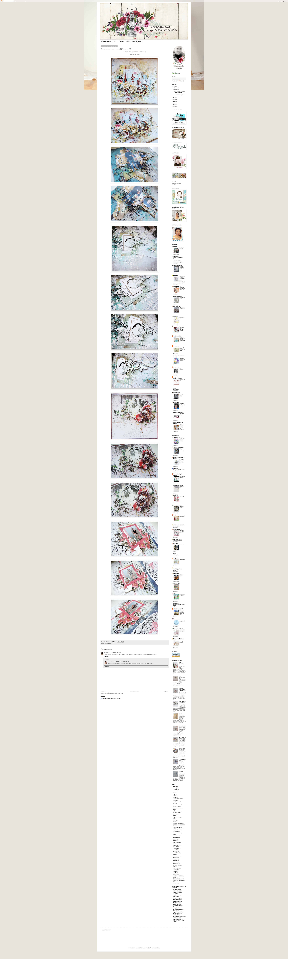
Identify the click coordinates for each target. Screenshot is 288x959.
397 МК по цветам (177, 902)
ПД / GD (174, 820)
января (175, 89)
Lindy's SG (175, 857)
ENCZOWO (175, 495)
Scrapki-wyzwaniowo (177, 875)
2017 (174, 97)
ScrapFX (174, 872)
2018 (174, 86)
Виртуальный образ (177, 895)
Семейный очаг (182, 759)
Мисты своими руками (177, 899)
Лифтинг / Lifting (176, 806)
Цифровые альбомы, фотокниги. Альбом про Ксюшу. (182, 612)
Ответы (107, 659)
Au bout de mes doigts (178, 485)
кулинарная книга (176, 804)
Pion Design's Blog (177, 260)
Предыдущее (165, 691)
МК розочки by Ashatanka (178, 912)
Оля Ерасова (107, 652)
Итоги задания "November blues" (182, 394)
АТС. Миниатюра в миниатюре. (182, 449)
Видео (174, 794)
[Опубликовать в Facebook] (122, 642)
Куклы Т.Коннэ (176, 896)
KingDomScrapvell (177, 855)
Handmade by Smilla (177, 505)
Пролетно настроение (177, 540)
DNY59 (149, 947)
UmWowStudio (176, 367)
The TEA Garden (136, 41)
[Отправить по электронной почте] (117, 642)
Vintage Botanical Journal (177, 257)
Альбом (174, 788)
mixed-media (175, 862)
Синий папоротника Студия (179, 824)
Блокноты (175, 789)
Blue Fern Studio (176, 842)
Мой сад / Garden (176, 810)
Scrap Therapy (176, 868)
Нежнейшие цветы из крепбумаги (177, 893)
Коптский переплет (177, 889)
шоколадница (176, 837)
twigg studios (176, 603)
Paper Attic (175, 543)
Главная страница (106, 41)
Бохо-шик (175, 791)
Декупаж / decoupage (177, 798)
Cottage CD (175, 846)
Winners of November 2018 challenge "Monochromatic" (182, 339)
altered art (175, 839)
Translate (182, 81)
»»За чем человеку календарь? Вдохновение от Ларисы (182, 427)
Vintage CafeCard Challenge (179, 880)
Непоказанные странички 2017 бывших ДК (179, 92)
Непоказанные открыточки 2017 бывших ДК (179, 95)
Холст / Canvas (176, 836)
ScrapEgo (175, 871)
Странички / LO (176, 833)
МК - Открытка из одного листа (179, 916)
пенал (174, 821)
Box (173, 843)
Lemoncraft (175, 275)
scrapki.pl (175, 316)
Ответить (106, 656)
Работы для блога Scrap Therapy (181, 664)
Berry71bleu (176, 402)
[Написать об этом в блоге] (119, 642)
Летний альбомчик (181, 714)
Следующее (103, 691)
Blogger (158, 947)
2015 (174, 101)
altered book (175, 840)
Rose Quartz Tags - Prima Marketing (182, 531)
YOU (180, 676)
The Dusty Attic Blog (177, 265)
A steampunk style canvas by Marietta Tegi (182, 288)
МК (127, 41)
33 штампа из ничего (177, 901)
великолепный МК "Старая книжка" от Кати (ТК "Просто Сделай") (179, 920)
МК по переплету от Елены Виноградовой (178, 907)
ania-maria (175, 468)
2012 (174, 106)
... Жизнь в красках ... (177, 437)
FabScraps (175, 851)
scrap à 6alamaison (177, 568)
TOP (115, 41)
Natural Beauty (182, 748)
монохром (175, 814)
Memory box (175, 860)
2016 (174, 99)
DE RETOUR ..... (176, 526)
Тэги (174, 834)
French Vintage (176, 852)
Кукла (174, 803)
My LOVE (181, 771)
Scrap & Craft (176, 345)
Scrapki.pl (175, 877)
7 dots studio (176, 256)
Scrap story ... (176, 558)
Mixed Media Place (177, 286)
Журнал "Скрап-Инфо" (178, 412)
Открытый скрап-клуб (178, 326)
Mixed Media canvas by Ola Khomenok (182, 359)
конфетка (175, 800)
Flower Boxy (182, 496)
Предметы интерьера (177, 823)
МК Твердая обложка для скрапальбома (178, 910)
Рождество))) (182, 516)
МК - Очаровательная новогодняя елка (177, 914)
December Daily (176, 848)
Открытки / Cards (176, 817)
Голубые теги (182, 559)
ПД (173, 818)
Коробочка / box (176, 801)
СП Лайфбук (175, 831)
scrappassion (176, 573)
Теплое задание (182, 726)
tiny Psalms (182, 544)
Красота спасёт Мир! (178, 628)
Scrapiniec (175, 874)
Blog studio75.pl (176, 306)
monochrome (175, 863)
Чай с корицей (176, 392)
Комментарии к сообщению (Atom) (115, 693)
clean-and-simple (176, 845)
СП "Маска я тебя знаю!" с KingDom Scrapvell (178, 829)
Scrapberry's (175, 869)
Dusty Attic (175, 849)
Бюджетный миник (177, 917)
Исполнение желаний (178, 608)
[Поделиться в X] (120, 642)
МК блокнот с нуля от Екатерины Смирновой (178, 905)
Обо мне (121, 41)
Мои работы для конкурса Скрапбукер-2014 (182, 690)
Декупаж (174, 797)
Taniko (174, 593)
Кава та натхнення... (177, 618)
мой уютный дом (176, 812)
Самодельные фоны (177, 898)
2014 (174, 102)
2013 (174, 104)
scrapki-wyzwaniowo (177, 336)
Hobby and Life (176, 515)
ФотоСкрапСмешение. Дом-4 (182, 702)
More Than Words (108, 643)
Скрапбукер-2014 (176, 827)
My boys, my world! (177, 529)
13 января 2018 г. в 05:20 (123, 661)
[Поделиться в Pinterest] (123, 642)
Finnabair (175, 246)
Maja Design (175, 859)
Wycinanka (175, 883)
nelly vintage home (177, 539)
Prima (174, 388)
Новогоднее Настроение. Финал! (182, 414)
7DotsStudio (175, 786)
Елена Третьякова (112, 661)
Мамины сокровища (177, 807)
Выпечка (175, 795)
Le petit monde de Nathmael (179, 525)
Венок (174, 792)
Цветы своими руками (177, 891)
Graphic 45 (175, 854)
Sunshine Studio (176, 583)
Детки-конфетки (182, 737)
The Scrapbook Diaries (177, 878)
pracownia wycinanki (177, 296)
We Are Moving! (176, 389)
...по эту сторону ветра (178, 447)
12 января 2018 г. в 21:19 (115, 652)
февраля (176, 87)
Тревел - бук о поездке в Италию (182, 439)
